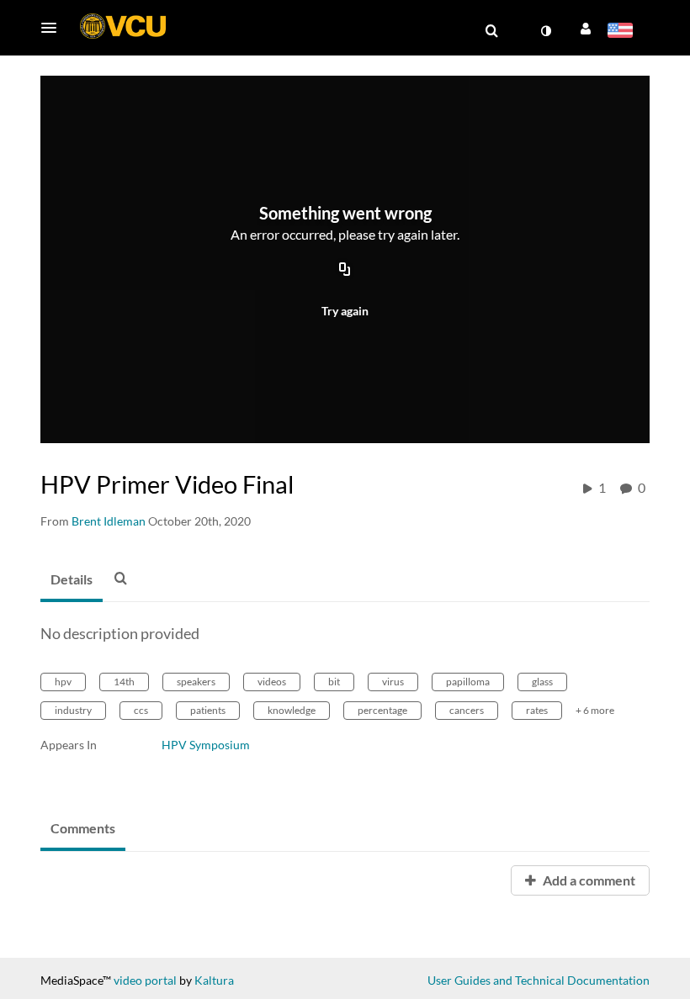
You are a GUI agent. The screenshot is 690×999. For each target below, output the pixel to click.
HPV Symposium (206, 744)
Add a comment (587, 880)
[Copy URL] (345, 270)
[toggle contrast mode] (545, 31)
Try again (345, 311)
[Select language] (623, 32)
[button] (53, 28)
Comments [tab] (82, 828)
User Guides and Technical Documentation (538, 980)
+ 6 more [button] (595, 710)
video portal (145, 980)
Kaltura (214, 980)
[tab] (71, 580)
